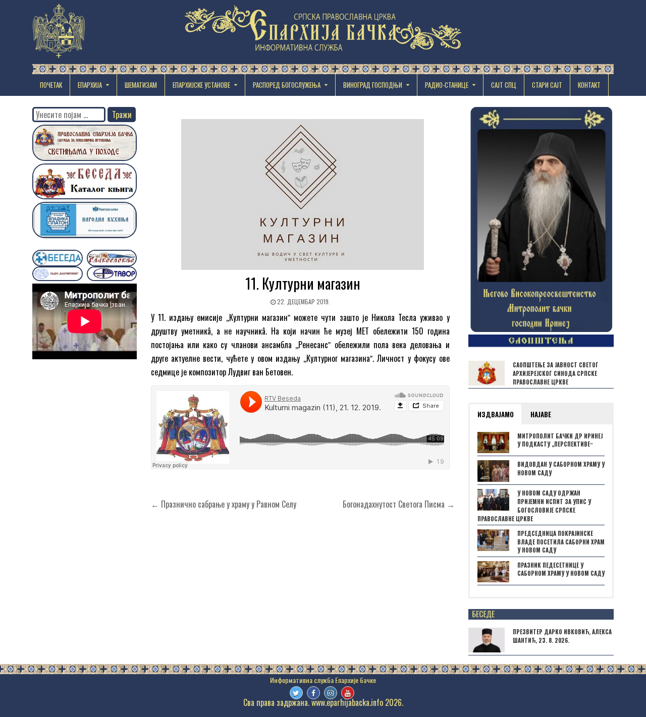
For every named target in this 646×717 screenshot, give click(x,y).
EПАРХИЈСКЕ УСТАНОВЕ (201, 85)
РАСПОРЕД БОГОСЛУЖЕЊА (286, 85)
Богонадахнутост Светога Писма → (399, 504)
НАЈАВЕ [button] (540, 414)
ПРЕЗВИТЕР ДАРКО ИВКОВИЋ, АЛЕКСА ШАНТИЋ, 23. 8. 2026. (562, 636)
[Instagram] (330, 692)
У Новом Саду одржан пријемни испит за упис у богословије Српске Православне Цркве (534, 505)
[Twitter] (296, 692)
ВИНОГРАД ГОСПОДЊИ (372, 85)
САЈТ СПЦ (503, 85)
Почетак (51, 85)
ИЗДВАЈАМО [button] (495, 414)
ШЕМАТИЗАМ (141, 85)
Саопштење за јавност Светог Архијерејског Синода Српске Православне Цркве (556, 373)
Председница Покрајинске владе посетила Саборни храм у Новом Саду (561, 542)
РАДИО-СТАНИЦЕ (446, 85)
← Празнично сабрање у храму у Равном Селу (223, 504)
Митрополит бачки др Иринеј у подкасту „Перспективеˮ (560, 440)
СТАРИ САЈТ (547, 85)
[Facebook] (313, 692)
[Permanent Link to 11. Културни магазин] (303, 194)
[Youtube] (347, 692)
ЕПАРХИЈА (90, 85)
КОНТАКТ (589, 85)
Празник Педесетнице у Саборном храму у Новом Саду (561, 569)
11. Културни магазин (302, 283)
